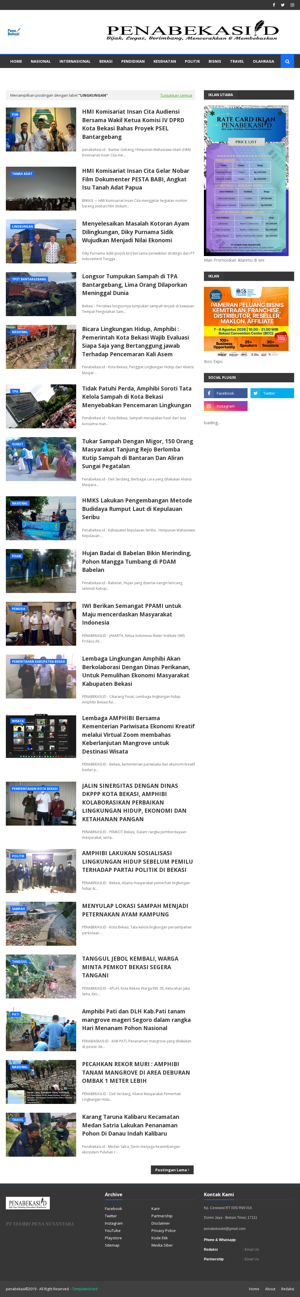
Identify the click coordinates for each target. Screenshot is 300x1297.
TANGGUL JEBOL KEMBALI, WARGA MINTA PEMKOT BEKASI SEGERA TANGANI (130, 967)
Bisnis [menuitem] (215, 61)
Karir (155, 1208)
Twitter (111, 1215)
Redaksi (287, 1288)
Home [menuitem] (16, 61)
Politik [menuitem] (192, 61)
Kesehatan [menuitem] (165, 61)
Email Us (251, 1249)
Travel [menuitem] (237, 61)
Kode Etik (159, 1237)
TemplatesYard (85, 1288)
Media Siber (162, 1245)
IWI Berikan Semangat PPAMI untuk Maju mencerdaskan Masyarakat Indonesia (131, 614)
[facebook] (274, 5)
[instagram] (291, 5)
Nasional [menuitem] (41, 61)
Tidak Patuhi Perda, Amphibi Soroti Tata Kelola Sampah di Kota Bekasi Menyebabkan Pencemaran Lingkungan (137, 397)
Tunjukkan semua (176, 95)
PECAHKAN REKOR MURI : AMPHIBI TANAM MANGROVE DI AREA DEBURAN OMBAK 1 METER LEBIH (136, 1072)
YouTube (113, 1230)
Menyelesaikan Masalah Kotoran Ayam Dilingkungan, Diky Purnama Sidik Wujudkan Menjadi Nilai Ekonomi (136, 232)
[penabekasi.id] (193, 40)
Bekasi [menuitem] (105, 61)
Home (254, 1288)
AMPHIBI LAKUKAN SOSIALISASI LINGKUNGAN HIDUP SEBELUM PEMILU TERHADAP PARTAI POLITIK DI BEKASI (137, 861)
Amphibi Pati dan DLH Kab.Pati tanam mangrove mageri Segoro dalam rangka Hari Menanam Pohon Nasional (136, 1020)
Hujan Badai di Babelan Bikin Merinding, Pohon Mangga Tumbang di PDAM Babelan (136, 561)
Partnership (162, 1215)
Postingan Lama (171, 1169)
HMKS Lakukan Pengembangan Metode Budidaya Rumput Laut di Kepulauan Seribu (137, 509)
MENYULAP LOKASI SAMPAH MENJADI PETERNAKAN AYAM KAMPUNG (135, 910)
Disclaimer (160, 1223)
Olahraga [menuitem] (263, 61)
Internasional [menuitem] (75, 61)
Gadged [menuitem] (18, 74)
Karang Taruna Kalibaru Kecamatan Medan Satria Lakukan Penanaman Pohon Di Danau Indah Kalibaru (130, 1125)
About (270, 1288)
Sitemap (112, 1245)
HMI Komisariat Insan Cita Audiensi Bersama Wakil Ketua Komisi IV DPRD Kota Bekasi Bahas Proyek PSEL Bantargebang (133, 124)
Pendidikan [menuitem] (133, 61)
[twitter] (282, 5)
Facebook (113, 1208)
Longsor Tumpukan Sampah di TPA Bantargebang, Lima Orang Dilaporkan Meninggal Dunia (134, 284)
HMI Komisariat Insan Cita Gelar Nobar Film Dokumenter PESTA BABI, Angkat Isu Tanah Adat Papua (135, 179)
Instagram (114, 1223)
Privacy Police (163, 1230)
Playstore (113, 1237)
